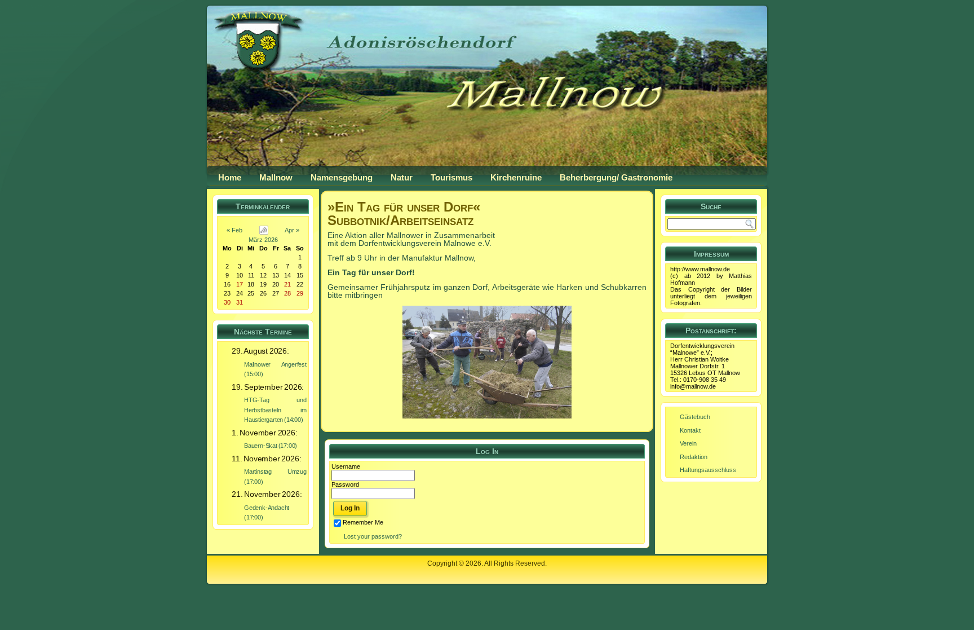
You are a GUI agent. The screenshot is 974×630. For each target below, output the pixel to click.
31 (239, 302)
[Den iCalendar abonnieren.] (263, 230)
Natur (402, 177)
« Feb (234, 230)
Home (229, 177)
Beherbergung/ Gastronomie (616, 177)
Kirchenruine (516, 177)
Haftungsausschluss (708, 469)
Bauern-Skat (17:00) (270, 445)
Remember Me (363, 522)
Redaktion (693, 456)
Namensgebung (342, 177)
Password (345, 484)
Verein (688, 443)
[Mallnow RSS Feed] (219, 569)
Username (345, 466)
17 (239, 284)
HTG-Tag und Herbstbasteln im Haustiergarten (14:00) (275, 409)
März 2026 (263, 239)
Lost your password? (373, 536)
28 (287, 293)
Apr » (292, 230)
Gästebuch (695, 416)
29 (299, 293)
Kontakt (690, 430)
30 (227, 302)
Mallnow (276, 177)
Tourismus (451, 177)
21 (287, 284)
